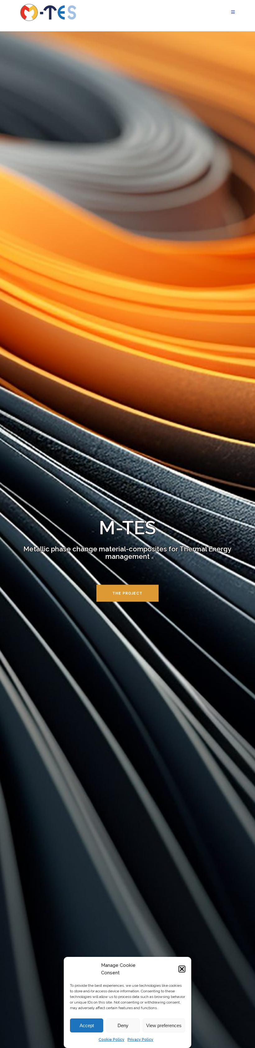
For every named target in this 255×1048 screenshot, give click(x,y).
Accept (87, 1025)
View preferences (164, 1025)
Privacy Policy (140, 1039)
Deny (123, 1025)
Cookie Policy (111, 1039)
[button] (182, 969)
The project (127, 593)
